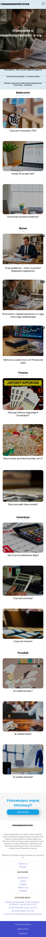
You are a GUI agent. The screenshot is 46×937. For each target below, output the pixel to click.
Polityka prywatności (23, 924)
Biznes (23, 228)
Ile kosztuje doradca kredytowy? (23, 216)
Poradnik (23, 652)
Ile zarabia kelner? (23, 734)
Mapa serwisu (23, 929)
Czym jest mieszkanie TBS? (23, 130)
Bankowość (23, 92)
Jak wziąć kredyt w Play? (23, 911)
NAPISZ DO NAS (23, 812)
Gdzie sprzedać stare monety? (23, 504)
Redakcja (23, 864)
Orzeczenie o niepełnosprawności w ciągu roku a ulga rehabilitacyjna (22, 33)
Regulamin (23, 933)
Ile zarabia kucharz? (23, 691)
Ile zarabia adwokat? (23, 777)
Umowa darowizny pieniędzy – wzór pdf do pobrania (23, 76)
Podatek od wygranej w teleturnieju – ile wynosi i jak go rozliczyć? (23, 903)
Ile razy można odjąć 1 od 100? (23, 908)
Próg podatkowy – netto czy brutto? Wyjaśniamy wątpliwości (23, 70)
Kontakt (23, 867)
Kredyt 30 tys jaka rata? (23, 173)
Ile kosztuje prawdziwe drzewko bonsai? (23, 914)
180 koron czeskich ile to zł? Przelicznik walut (23, 361)
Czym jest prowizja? (23, 598)
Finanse (23, 372)
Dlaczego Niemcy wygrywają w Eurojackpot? (23, 414)
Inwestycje (23, 517)
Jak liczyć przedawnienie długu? (23, 555)
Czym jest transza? (23, 641)
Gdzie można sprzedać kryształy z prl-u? (23, 458)
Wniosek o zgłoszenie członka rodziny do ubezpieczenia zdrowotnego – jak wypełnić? (23, 84)
